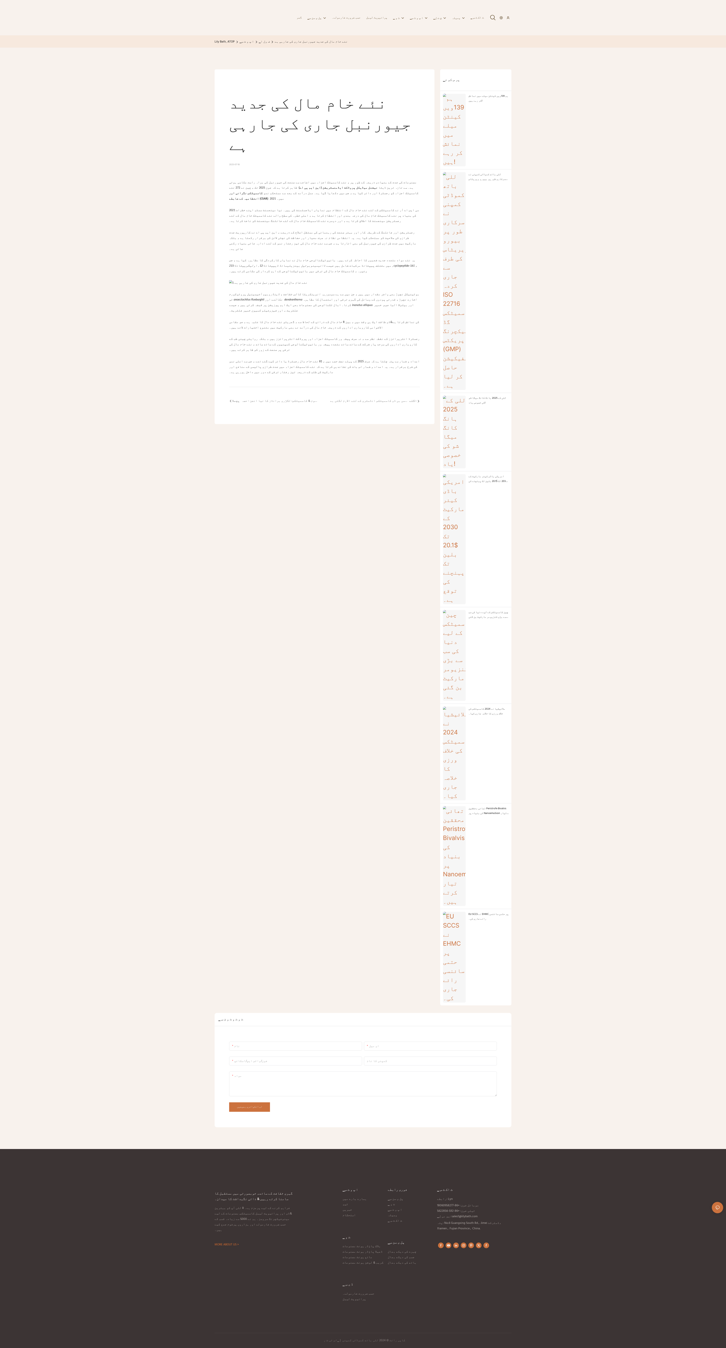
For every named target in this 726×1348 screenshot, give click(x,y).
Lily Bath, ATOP (225, 41)
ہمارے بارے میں (355, 1199)
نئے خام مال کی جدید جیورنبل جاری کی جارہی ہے (311, 41)
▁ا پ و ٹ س (247, 41)
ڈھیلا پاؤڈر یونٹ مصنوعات (363, 1251)
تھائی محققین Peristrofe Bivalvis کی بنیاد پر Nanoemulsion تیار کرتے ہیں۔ (487, 811)
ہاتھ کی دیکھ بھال (402, 1262)
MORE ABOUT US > (227, 1244)
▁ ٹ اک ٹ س (395, 1220)
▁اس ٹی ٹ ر (331, 1340)
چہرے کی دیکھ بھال (402, 1251)
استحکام (349, 1215)
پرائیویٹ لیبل (355, 1299)
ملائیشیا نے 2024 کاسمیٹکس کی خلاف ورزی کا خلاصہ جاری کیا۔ (486, 711)
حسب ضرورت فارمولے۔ (358, 1293)
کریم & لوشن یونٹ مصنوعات (363, 1262)
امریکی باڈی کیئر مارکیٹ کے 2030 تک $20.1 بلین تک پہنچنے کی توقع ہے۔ (487, 479)
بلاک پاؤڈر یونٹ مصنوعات (362, 1246)
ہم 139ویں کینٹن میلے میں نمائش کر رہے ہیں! (488, 98)
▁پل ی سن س (396, 1199)
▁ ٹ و (391, 1204)
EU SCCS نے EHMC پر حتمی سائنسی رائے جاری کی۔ (488, 916)
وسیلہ (392, 1215)
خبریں (347, 1209)
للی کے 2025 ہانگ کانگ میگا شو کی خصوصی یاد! (487, 400)
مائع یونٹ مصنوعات (357, 1257)
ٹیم (345, 1204)
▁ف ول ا (264, 41)
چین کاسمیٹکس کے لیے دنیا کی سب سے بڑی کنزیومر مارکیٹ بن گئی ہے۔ (488, 614)
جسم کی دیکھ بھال (401, 1257)
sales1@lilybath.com (464, 1216)
